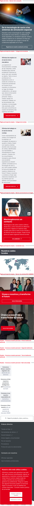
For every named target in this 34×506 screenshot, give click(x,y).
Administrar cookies (16, 499)
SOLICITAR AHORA (17, 301)
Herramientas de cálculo (8, 432)
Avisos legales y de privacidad (10, 438)
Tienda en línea (5, 429)
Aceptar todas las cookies (16, 494)
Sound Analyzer (6, 435)
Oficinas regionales (7, 458)
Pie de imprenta (6, 441)
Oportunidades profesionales (10, 461)
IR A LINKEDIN (16, 239)
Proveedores (5, 444)
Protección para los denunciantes (11, 447)
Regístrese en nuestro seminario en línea (17, 47)
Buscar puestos (11, 115)
